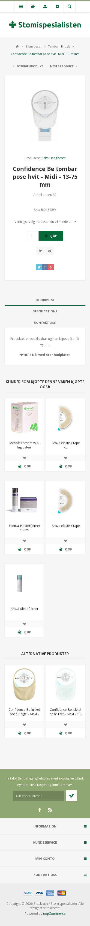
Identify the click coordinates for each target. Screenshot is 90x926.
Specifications (45, 311)
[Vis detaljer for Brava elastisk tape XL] (65, 417)
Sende (71, 795)
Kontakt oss (45, 322)
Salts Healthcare (54, 158)
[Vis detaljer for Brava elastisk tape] (65, 500)
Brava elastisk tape (65, 525)
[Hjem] (17, 46)
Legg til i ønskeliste (40, 251)
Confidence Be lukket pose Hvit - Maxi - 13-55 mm (66, 713)
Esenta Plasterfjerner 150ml (24, 527)
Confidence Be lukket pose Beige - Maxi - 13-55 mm (24, 713)
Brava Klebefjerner (24, 608)
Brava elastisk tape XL (65, 445)
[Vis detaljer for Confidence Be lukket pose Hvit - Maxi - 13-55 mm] (65, 684)
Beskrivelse (45, 300)
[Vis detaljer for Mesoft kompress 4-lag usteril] (24, 417)
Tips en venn (49, 251)
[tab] (45, 300)
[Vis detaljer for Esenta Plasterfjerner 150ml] (24, 500)
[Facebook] (39, 810)
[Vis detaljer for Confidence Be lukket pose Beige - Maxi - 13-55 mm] (24, 684)
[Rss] (50, 810)
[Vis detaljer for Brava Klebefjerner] (24, 583)
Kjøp (53, 236)
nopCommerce (54, 913)
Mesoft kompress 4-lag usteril (24, 445)
